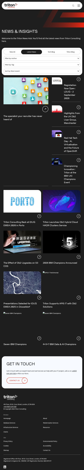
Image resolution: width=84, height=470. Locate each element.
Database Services (9, 423)
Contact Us (46, 450)
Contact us (14, 380)
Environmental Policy (50, 441)
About (45, 418)
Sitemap (6, 450)
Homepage (7, 418)
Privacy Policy (8, 441)
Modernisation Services (50, 423)
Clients (6, 432)
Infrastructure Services (11, 427)
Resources (46, 427)
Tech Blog (51, 52)
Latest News (31, 52)
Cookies (6, 446)
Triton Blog (70, 52)
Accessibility (47, 446)
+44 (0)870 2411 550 (10, 407)
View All (12, 52)
